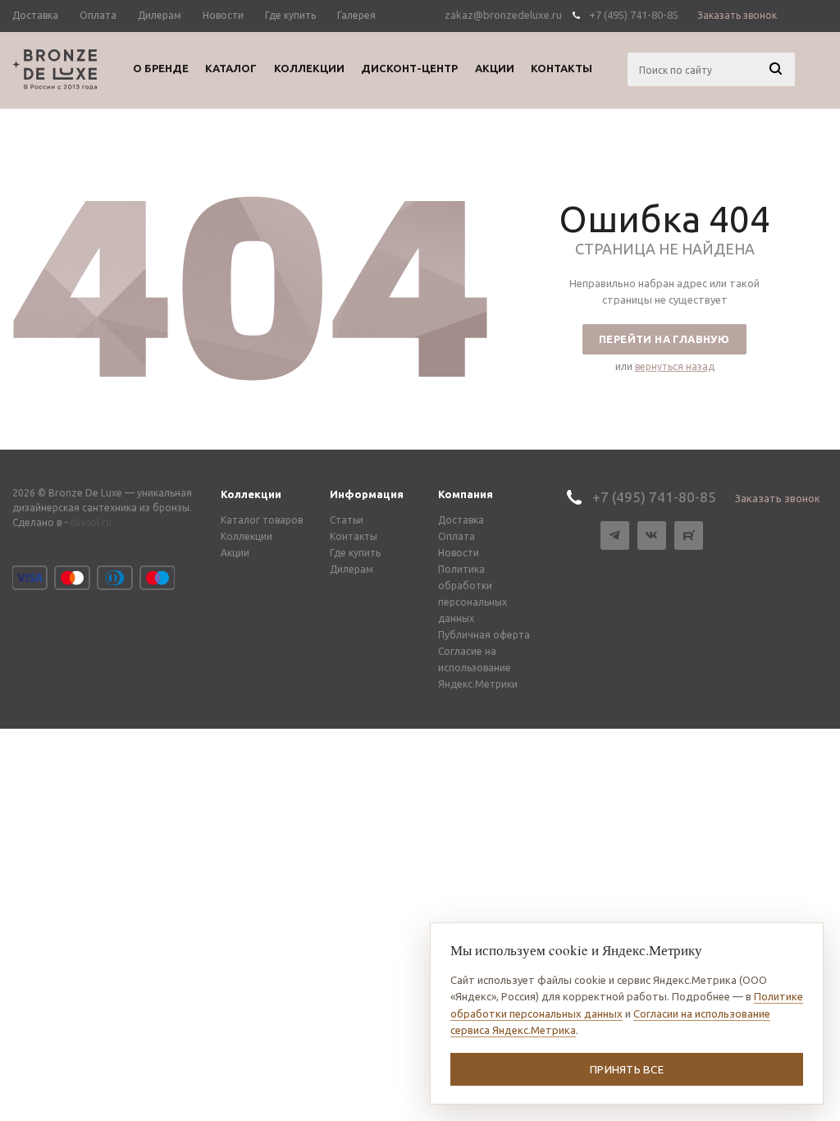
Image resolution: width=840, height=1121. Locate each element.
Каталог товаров (262, 520)
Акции (235, 552)
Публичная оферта (484, 634)
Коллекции (251, 494)
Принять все (627, 1069)
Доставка (461, 520)
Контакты (353, 536)
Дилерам (351, 569)
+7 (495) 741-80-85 (633, 15)
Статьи (346, 520)
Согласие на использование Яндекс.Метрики (478, 667)
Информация (367, 494)
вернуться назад (674, 366)
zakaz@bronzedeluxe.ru (503, 15)
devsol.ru (91, 522)
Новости (458, 552)
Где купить (355, 552)
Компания (465, 494)
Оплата (456, 536)
